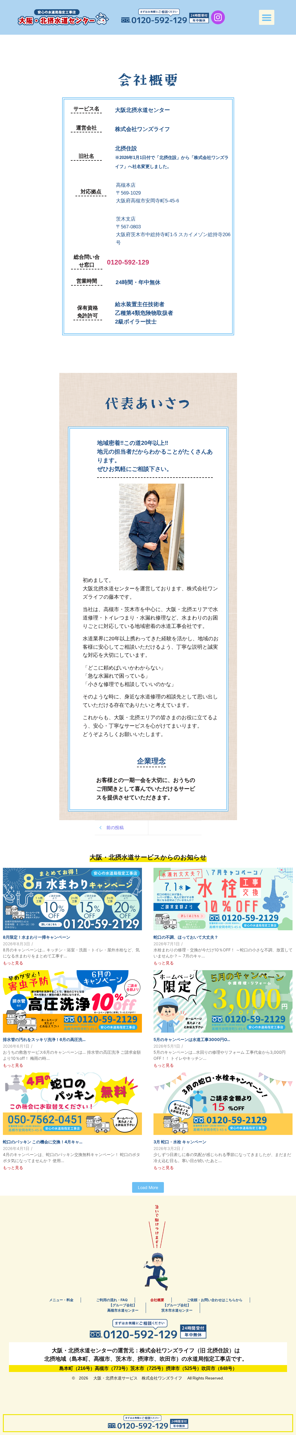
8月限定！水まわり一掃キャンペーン (36, 937)
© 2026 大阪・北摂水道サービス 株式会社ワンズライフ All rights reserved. (148, 1378)
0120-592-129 (128, 262)
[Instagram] (218, 17)
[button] (266, 17)
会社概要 (157, 1300)
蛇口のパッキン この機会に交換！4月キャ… (42, 1141)
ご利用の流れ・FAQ (111, 1300)
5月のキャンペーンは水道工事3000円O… (191, 1039)
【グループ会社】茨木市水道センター (177, 1307)
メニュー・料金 (61, 1300)
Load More (148, 1187)
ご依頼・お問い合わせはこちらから (215, 1300)
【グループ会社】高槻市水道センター (122, 1307)
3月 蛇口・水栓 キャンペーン (179, 1141)
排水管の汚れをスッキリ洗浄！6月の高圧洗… (44, 1039)
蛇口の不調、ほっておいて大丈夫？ (185, 937)
